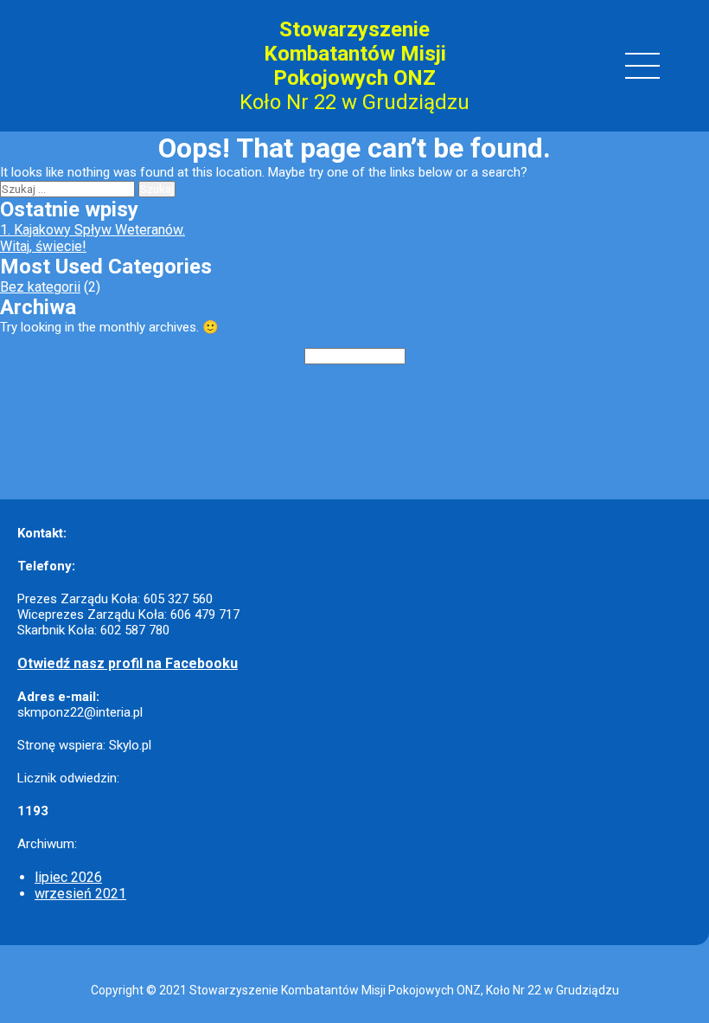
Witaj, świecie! (43, 246)
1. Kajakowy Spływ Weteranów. (92, 230)
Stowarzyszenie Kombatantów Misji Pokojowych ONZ (355, 53)
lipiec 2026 (68, 877)
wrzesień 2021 (80, 893)
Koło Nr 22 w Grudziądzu (354, 102)
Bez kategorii (40, 287)
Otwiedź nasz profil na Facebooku (127, 663)
